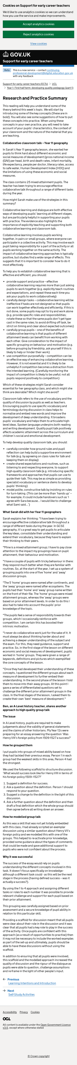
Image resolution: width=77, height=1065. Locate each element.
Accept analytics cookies (38, 24)
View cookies (38, 43)
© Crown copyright (39, 1056)
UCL (54, 83)
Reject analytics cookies (38, 34)
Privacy (24, 1012)
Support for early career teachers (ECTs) (25, 83)
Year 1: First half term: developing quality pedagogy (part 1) (40, 87)
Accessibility (10, 1012)
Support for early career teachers (28, 61)
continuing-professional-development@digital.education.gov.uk (43, 71)
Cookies (35, 1012)
